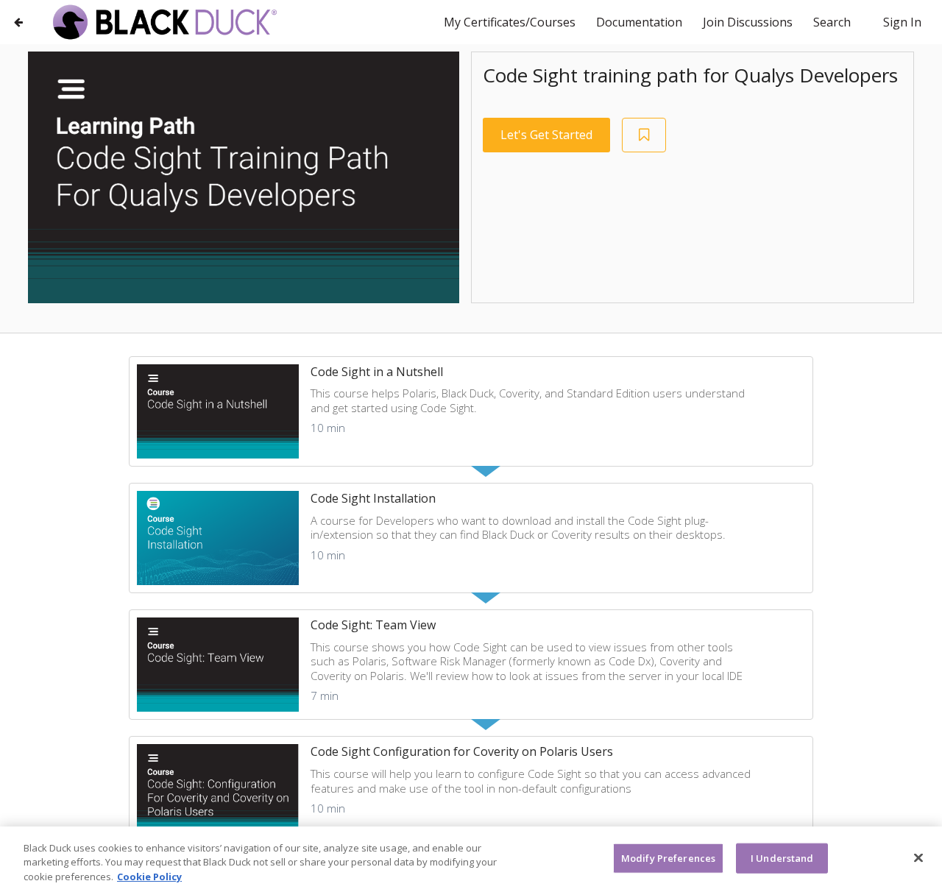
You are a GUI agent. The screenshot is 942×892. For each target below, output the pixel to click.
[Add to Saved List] (644, 135)
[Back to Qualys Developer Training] (18, 22)
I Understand (782, 857)
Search (832, 22)
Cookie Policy (149, 876)
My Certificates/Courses (511, 22)
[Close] (918, 857)
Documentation (640, 22)
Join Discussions (749, 22)
